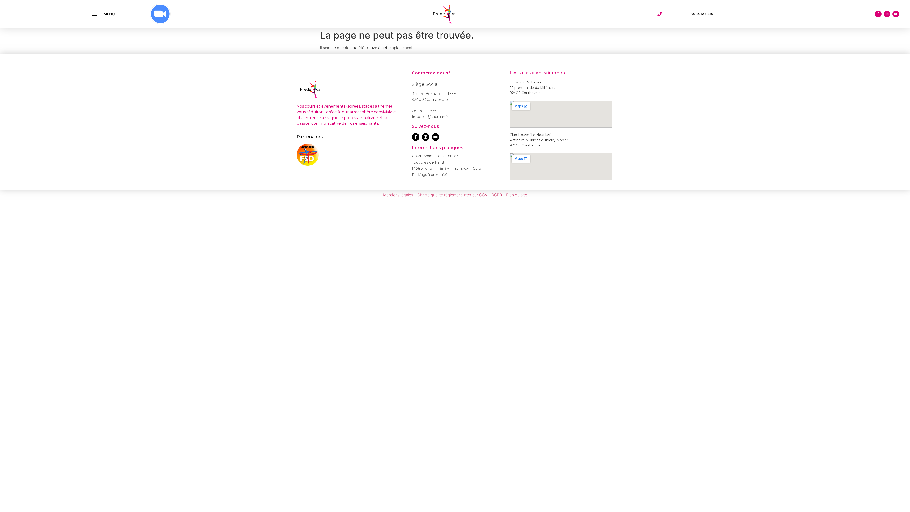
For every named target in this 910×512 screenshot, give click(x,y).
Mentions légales (398, 194)
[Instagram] (887, 14)
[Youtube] (895, 14)
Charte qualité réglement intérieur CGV (452, 194)
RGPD (497, 194)
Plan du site (516, 194)
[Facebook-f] (878, 14)
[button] (95, 14)
